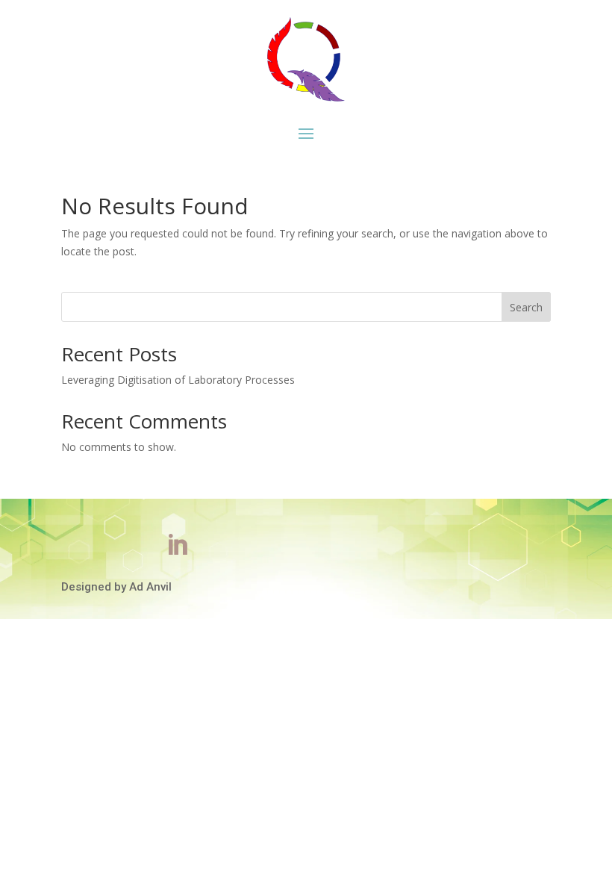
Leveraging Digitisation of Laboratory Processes (178, 380)
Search (526, 307)
